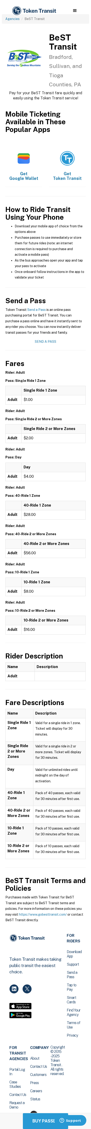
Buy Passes (45, 1121)
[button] (75, 11)
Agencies (12, 19)
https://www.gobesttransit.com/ (43, 914)
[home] (33, 11)
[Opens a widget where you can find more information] (70, 1121)
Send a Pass (36, 310)
